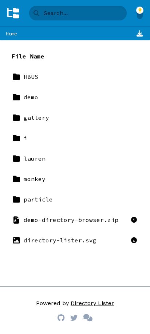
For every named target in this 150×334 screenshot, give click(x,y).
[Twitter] (74, 318)
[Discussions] (87, 318)
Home (11, 33)
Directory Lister (92, 303)
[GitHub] (61, 318)
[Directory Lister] (13, 13)
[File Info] (134, 220)
